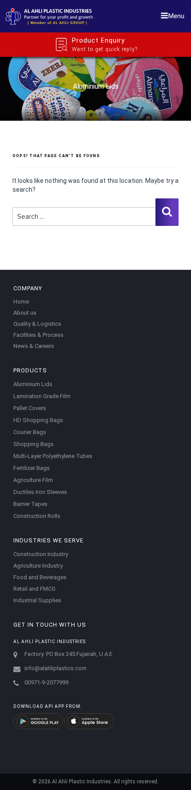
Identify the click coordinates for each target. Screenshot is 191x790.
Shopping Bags (33, 444)
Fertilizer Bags (31, 468)
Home (21, 301)
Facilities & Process (38, 335)
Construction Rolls (36, 516)
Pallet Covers (29, 408)
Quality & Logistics (37, 323)
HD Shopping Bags (38, 420)
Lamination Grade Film (42, 396)
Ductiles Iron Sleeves (40, 492)
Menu (176, 16)
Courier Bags (29, 432)
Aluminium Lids (32, 384)
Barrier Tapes (30, 504)
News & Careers (33, 346)
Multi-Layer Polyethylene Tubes (52, 456)
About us (24, 312)
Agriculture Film (33, 480)
